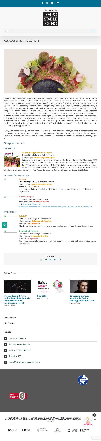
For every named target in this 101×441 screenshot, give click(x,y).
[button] (50, 338)
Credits (73, 420)
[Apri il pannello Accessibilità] (4, 225)
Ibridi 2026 (42, 296)
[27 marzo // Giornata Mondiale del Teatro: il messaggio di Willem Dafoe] (83, 286)
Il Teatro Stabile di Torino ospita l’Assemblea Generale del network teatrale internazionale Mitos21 (17, 299)
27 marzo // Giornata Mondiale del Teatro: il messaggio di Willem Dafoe (82, 298)
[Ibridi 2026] (50, 286)
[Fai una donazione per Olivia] (88, 417)
